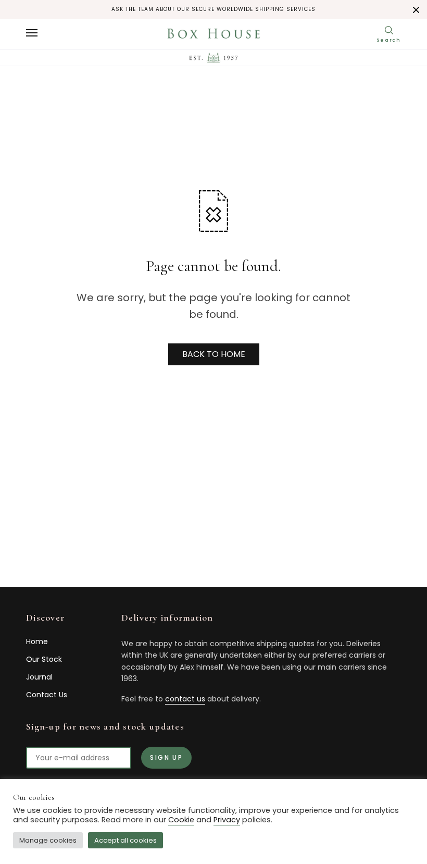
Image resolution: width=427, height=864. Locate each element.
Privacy (227, 819)
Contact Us (46, 694)
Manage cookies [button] (48, 840)
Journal (39, 677)
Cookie (181, 819)
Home (37, 641)
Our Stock (44, 659)
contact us (185, 699)
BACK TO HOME (213, 354)
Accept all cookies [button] (125, 840)
